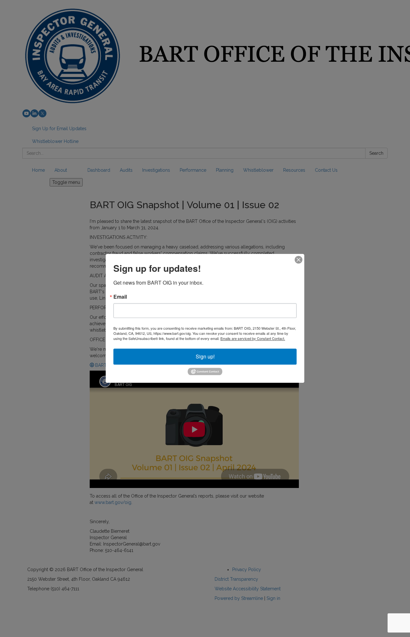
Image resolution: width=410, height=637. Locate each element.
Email (120, 296)
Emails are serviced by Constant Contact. (252, 338)
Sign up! (205, 356)
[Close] (298, 259)
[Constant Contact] (205, 371)
